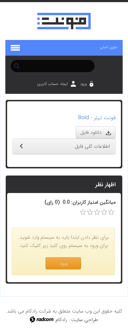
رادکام (61, 320)
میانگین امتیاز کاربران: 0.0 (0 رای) (80, 202)
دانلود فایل (93, 132)
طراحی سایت (84, 320)
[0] (83, 212)
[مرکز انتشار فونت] (64, 21)
